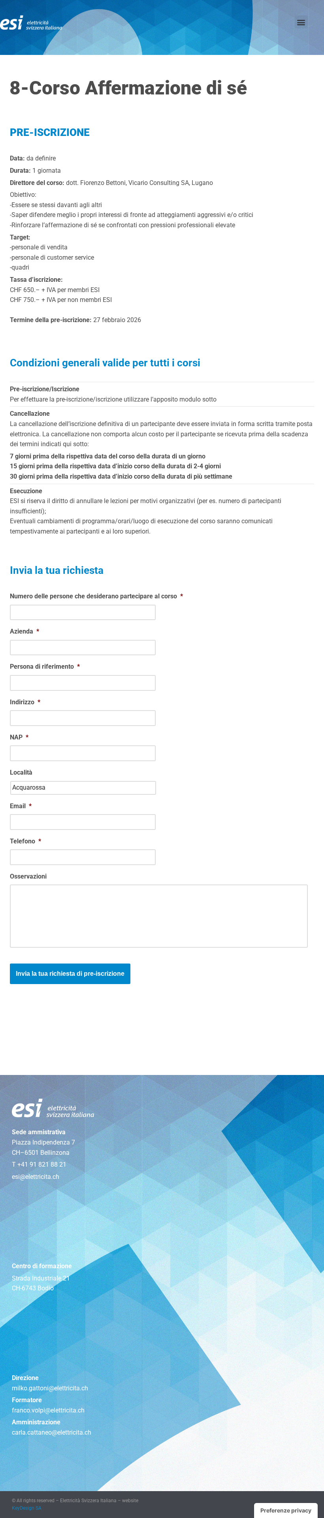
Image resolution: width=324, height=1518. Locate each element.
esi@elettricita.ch (35, 1176)
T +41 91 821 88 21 (39, 1164)
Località (21, 772)
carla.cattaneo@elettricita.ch (51, 1432)
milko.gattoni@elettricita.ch (50, 1388)
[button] (301, 21)
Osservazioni (28, 876)
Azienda (24, 631)
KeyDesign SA (26, 1508)
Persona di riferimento (45, 666)
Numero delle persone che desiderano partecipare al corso (96, 596)
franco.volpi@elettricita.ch (48, 1410)
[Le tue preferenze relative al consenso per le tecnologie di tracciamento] (286, 1510)
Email (21, 806)
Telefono (25, 841)
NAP (19, 737)
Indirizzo (25, 702)
